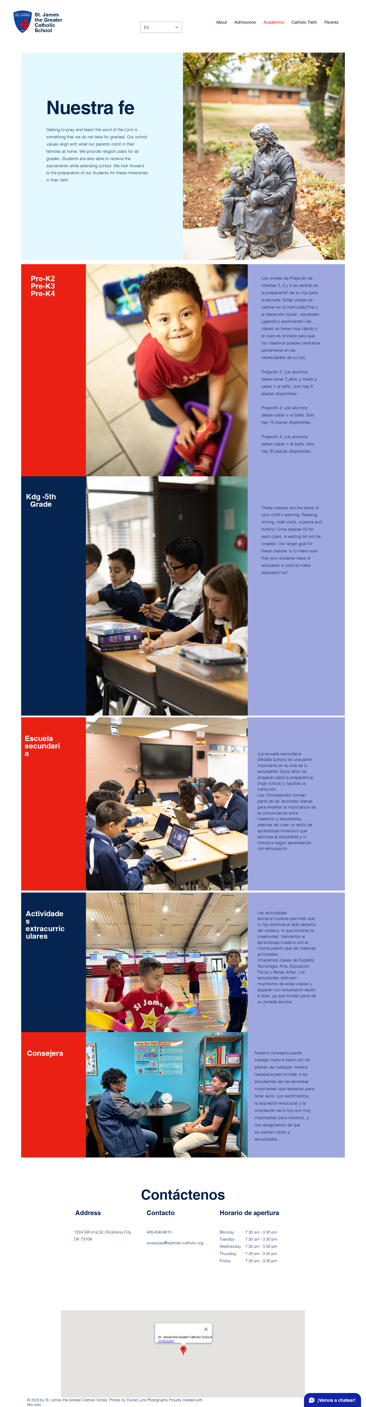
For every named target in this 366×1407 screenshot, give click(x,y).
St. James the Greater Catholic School (48, 22)
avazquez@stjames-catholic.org (175, 1242)
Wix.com (34, 1404)
